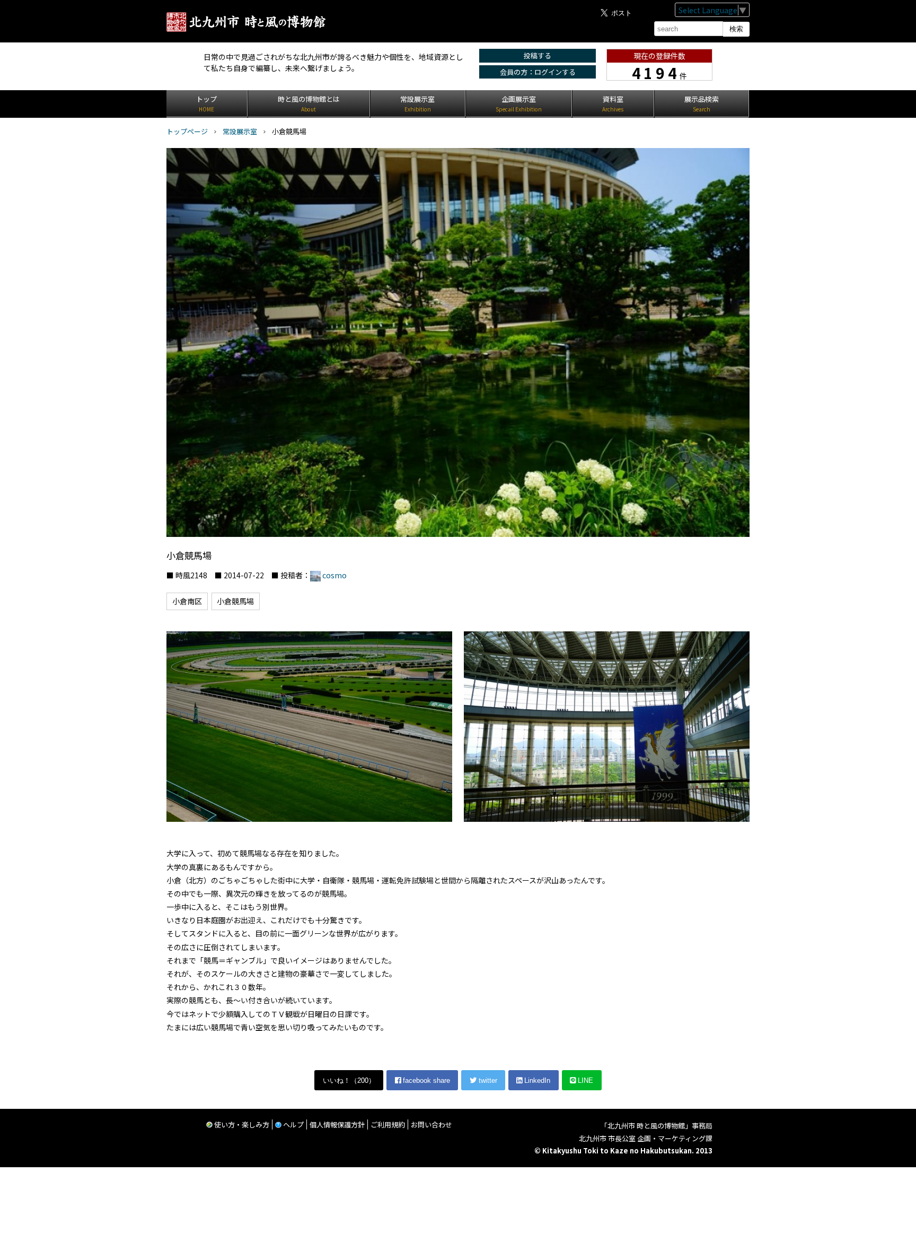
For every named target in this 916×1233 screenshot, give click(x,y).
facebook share (425, 1080)
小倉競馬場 (235, 601)
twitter (487, 1080)
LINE (584, 1080)
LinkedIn (536, 1080)
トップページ (187, 131)
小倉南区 (187, 601)
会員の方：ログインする (538, 72)
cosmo (334, 575)
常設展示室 (240, 131)
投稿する (537, 55)
